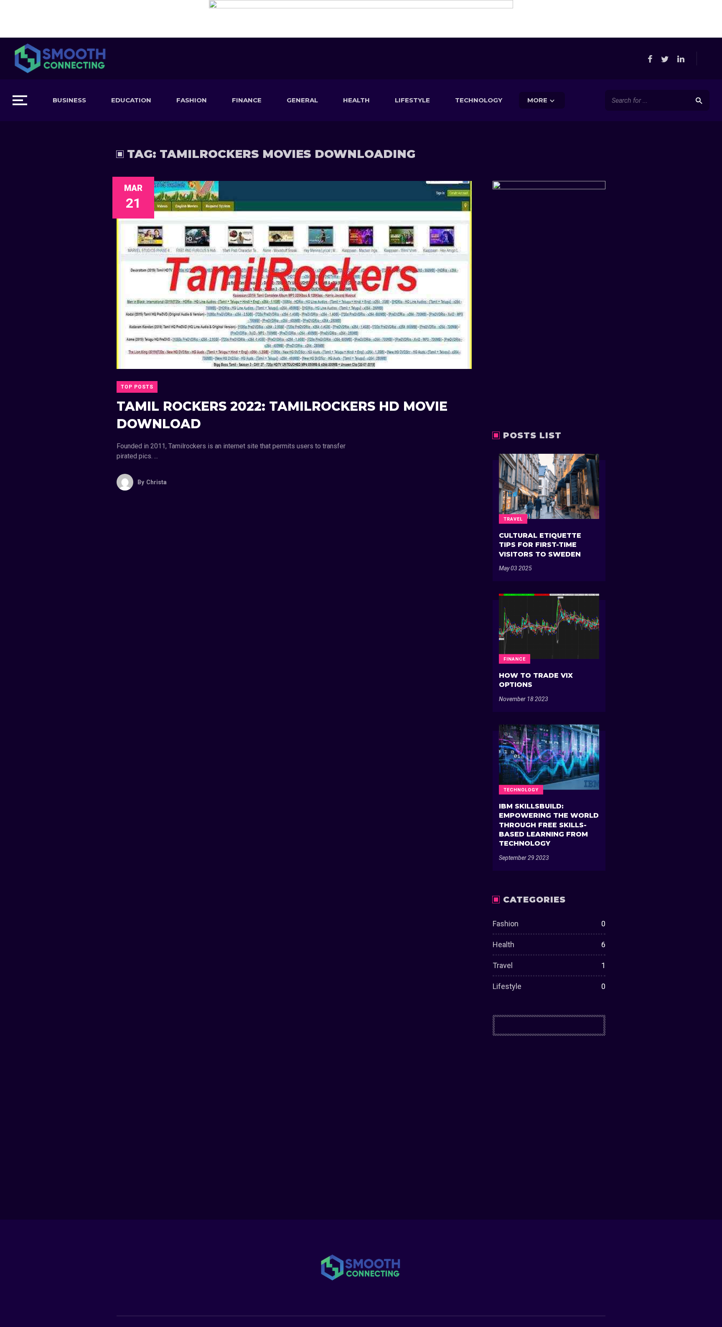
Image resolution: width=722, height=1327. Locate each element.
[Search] (698, 100)
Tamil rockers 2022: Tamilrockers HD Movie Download (282, 415)
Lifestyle (412, 100)
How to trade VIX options (536, 680)
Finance (247, 100)
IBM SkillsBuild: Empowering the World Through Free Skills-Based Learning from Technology (549, 825)
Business (69, 100)
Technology (478, 100)
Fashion (191, 100)
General (302, 100)
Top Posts (137, 387)
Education (131, 100)
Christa (152, 482)
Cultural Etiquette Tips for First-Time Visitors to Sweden (540, 544)
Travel (513, 518)
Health (356, 100)
